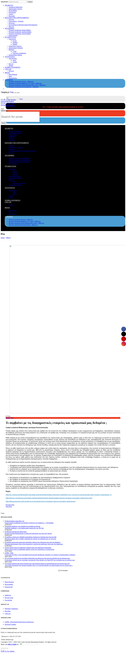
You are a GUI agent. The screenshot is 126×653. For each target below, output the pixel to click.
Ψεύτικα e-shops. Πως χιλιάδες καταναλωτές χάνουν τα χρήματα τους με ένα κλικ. (30, 539)
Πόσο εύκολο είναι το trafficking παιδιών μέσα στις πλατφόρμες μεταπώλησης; (30, 549)
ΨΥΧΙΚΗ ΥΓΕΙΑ (10, 37)
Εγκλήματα (12, 12)
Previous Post (10, 505)
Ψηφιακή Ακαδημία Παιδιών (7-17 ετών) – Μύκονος (25, 83)
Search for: (4, 2)
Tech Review (13, 58)
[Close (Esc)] (1, 648)
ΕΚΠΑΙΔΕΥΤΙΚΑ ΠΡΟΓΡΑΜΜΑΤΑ (17, 18)
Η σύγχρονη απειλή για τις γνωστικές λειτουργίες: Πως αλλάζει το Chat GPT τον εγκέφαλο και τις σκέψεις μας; (40, 560)
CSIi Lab (7, 613)
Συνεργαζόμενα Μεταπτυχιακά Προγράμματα (23, 25)
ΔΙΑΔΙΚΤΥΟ (9, 5)
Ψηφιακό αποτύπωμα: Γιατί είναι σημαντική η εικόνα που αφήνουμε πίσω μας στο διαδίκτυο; (34, 544)
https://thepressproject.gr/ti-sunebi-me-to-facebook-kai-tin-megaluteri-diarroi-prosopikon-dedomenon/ (41, 501)
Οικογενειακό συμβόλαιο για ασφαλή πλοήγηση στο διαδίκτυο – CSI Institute (29, 523)
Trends (11, 65)
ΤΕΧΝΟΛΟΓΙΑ (10, 57)
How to (11, 64)
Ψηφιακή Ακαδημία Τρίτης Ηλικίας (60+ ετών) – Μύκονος (27, 85)
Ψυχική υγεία (9, 598)
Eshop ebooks (13, 35)
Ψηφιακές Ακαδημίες (11, 608)
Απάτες (11, 14)
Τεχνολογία (8, 600)
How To (11, 26)
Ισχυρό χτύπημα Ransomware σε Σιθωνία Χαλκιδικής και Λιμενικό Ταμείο (28, 533)
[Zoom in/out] (7, 648)
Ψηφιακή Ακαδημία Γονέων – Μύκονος (21, 81)
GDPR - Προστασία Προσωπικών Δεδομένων (19, 622)
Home (3, 238)
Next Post (9, 506)
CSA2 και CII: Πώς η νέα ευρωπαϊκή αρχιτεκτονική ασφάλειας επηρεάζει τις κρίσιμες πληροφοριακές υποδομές (40, 555)
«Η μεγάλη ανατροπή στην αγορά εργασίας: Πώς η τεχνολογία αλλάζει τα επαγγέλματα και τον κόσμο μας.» (39, 565)
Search (30, 2)
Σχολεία (11, 19)
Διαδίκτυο (8, 595)
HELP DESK (10, 106)
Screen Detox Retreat (15, 55)
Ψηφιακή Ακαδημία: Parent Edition (20, 30)
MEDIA (7, 72)
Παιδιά (15, 44)
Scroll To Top (5, 651)
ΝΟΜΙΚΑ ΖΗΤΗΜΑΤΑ (12, 67)
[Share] (3, 648)
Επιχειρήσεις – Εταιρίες (16, 21)
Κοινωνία (12, 16)
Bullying (11, 49)
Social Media (13, 10)
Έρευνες (11, 71)
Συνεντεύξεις (13, 78)
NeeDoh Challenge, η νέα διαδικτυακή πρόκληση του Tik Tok (24, 528)
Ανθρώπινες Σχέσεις (15, 46)
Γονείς (15, 41)
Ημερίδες (8, 611)
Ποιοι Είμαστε (9, 582)
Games (15, 62)
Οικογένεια (12, 39)
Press (10, 76)
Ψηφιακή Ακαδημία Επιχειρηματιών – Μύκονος (24, 87)
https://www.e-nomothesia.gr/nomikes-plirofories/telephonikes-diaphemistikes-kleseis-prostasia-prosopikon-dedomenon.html (49, 498)
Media (8, 238)
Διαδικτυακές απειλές (15, 9)
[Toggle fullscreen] (5, 648)
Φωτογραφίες (9, 584)
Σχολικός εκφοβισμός (19, 53)
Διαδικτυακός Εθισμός (16, 48)
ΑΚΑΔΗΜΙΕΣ (9, 28)
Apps (14, 60)
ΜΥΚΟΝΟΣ (9, 80)
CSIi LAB (8, 69)
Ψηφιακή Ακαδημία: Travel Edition (20, 33)
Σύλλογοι (12, 23)
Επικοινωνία (9, 587)
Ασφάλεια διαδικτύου (15, 7)
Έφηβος (15, 42)
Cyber (14, 51)
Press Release (13, 74)
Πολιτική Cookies (10, 624)
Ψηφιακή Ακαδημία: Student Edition (20, 32)
